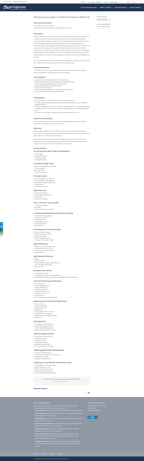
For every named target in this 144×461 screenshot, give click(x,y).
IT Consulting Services (88, 7)
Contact (105, 2)
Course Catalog (134, 7)
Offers (83, 2)
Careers (52, 454)
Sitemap (60, 454)
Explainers (99, 2)
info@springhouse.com (94, 410)
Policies (36, 454)
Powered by (86, 392)
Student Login (114, 2)
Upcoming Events (120, 7)
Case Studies (91, 2)
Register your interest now (61, 381)
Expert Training (105, 7)
